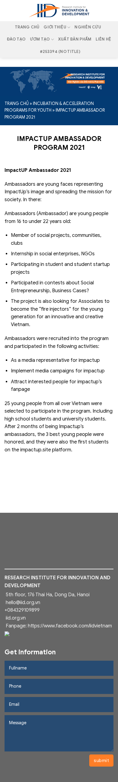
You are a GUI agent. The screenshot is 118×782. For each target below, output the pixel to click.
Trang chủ (27, 27)
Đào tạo (16, 39)
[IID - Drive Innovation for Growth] (59, 10)
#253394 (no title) (60, 51)
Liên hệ (103, 39)
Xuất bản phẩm (74, 39)
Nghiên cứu (87, 27)
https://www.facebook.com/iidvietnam (70, 626)
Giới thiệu (55, 27)
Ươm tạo (40, 39)
